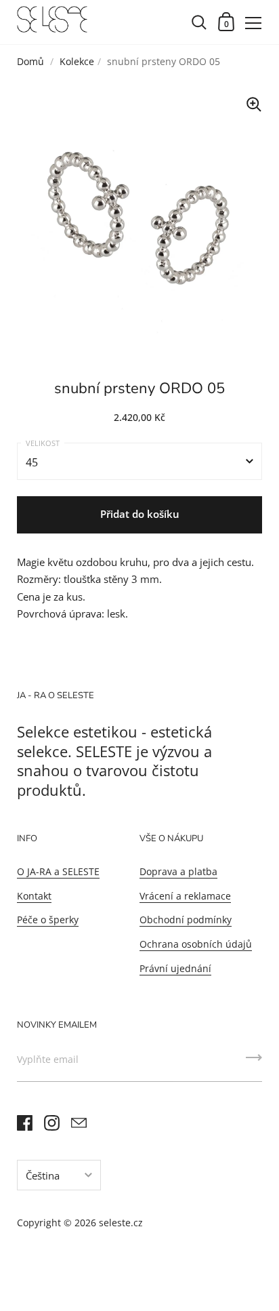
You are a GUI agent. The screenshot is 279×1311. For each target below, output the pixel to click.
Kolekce (77, 61)
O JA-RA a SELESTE (58, 871)
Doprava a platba (178, 871)
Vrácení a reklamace (185, 895)
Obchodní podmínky (186, 919)
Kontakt (34, 895)
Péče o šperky (48, 919)
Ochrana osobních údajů (196, 943)
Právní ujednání (175, 968)
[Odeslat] (254, 1062)
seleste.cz (121, 1222)
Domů (32, 61)
